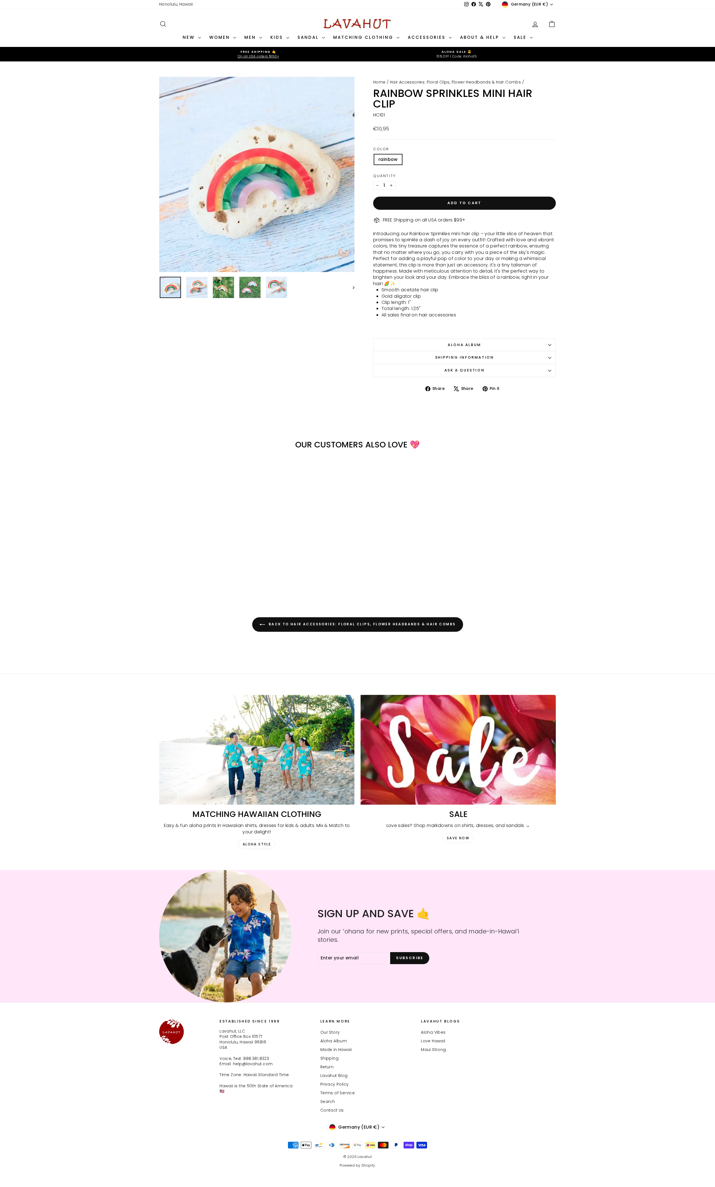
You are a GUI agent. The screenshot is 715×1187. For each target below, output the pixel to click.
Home (379, 82)
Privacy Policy (334, 1084)
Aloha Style (257, 844)
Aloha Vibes (433, 1032)
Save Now (458, 838)
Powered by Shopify (357, 1165)
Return (326, 1067)
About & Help (480, 37)
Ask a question (464, 370)
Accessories (427, 37)
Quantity (384, 175)
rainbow (388, 159)
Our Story (330, 1032)
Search (327, 1101)
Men (251, 37)
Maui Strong (433, 1049)
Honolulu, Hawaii (176, 4)
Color (381, 149)
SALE (521, 37)
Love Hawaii (433, 1041)
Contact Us (332, 1110)
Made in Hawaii (336, 1049)
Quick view (206, 551)
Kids (277, 37)
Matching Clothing (364, 37)
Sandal (309, 37)
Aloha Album (464, 344)
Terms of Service (337, 1093)
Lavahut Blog (334, 1075)
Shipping (329, 1058)
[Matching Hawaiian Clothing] (256, 750)
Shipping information (464, 357)
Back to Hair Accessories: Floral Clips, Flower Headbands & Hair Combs (361, 624)
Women (220, 37)
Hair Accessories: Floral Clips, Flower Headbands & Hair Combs (455, 82)
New (190, 37)
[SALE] (458, 750)
